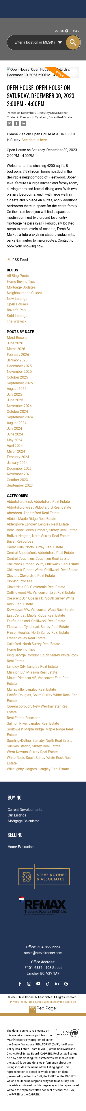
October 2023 (17, 480)
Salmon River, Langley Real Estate (33, 723)
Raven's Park (16, 310)
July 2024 (14, 428)
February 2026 (18, 355)
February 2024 (18, 457)
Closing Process (20, 581)
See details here (34, 140)
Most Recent (17, 337)
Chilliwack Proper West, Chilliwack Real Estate (42, 570)
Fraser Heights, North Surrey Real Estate (38, 632)
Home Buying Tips (21, 281)
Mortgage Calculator (23, 821)
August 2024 (16, 423)
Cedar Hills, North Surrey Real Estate (35, 547)
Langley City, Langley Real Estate (32, 666)
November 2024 (19, 406)
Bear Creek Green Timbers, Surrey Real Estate (42, 530)
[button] (20, 984)
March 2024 (16, 451)
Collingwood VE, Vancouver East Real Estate (41, 592)
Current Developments (25, 810)
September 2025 (20, 383)
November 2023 (19, 474)
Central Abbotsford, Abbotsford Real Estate (40, 553)
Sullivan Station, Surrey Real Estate (33, 746)
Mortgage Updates (21, 287)
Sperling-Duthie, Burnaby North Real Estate (40, 740)
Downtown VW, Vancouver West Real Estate (40, 610)
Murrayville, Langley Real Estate (31, 689)
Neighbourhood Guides (24, 293)
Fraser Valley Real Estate (26, 638)
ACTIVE (59, 30)
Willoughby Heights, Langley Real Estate (38, 769)
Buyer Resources (20, 541)
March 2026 (16, 349)
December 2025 (19, 366)
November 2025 (19, 371)
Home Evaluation (21, 847)
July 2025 (14, 394)
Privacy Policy (18, 1001)
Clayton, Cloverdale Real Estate (31, 576)
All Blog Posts (18, 276)
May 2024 (14, 440)
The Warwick (16, 321)
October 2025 (17, 377)
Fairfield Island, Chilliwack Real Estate (36, 621)
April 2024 (15, 445)
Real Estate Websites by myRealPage (52, 1001)
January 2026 (17, 360)
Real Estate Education (23, 718)
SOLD (76, 30)
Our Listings (17, 815)
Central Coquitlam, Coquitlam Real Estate (38, 558)
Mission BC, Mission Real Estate (32, 672)
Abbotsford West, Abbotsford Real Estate (39, 507)
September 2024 (20, 417)
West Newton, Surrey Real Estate (32, 752)
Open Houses (17, 304)
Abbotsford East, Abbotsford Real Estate (38, 501)
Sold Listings (17, 316)
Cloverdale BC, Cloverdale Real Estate (36, 587)
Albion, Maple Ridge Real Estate (31, 519)
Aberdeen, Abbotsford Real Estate (33, 513)
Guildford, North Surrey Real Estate (33, 644)
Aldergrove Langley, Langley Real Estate (38, 524)
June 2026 (15, 343)
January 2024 (17, 463)
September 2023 (20, 485)
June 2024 (15, 434)
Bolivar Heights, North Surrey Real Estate (38, 536)
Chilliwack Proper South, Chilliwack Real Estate (43, 564)
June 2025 (15, 400)
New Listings (17, 299)
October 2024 (17, 411)
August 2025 (16, 389)
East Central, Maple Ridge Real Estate (36, 615)
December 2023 (19, 468)
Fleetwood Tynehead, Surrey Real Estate (46, 117)
